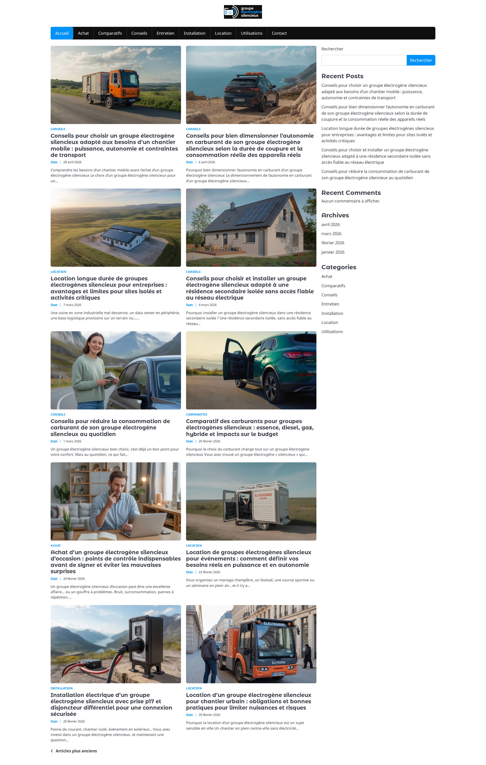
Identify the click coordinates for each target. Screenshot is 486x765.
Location (223, 33)
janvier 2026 (333, 252)
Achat (83, 33)
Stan (54, 162)
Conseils (139, 33)
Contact (279, 33)
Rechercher (332, 49)
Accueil (62, 33)
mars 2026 (331, 233)
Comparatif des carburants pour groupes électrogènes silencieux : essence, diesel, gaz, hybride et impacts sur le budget (250, 427)
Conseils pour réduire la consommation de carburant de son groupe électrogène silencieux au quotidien (110, 427)
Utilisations (251, 33)
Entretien (165, 33)
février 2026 (332, 242)
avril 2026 (330, 224)
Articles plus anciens (76, 751)
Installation (195, 33)
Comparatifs (110, 33)
